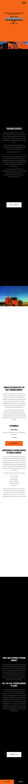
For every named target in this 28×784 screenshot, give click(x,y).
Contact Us (14, 754)
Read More (14, 443)
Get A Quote (14, 205)
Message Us (21, 781)
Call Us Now (7, 781)
